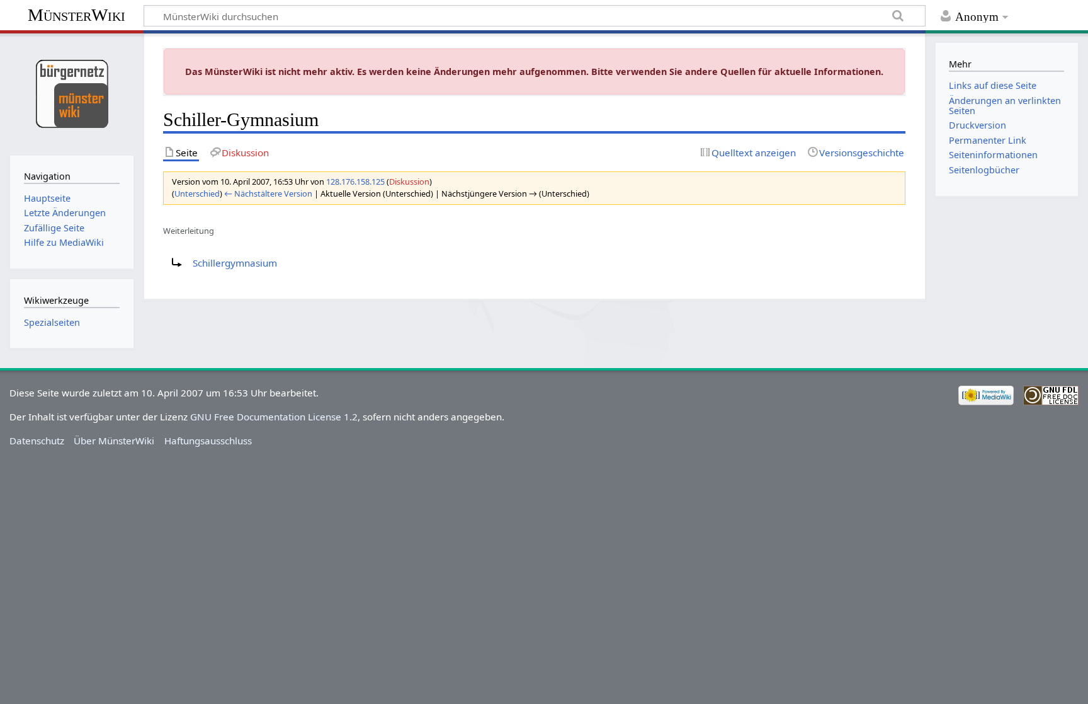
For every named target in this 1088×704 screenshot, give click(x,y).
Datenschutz (36, 440)
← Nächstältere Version (268, 193)
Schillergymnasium (235, 263)
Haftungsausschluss (208, 440)
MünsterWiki (76, 15)
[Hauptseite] (71, 93)
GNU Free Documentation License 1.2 (274, 416)
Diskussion (409, 181)
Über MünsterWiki (114, 440)
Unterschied (197, 193)
